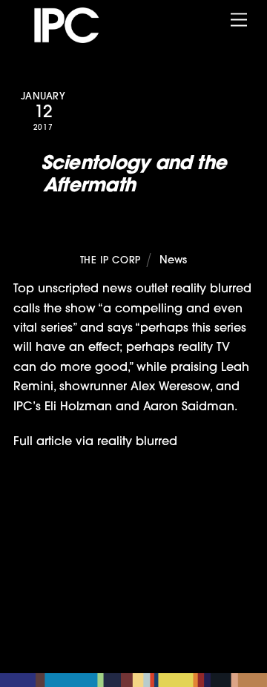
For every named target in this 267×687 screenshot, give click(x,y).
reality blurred (137, 442)
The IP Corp (110, 261)
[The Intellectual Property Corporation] (80, 38)
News (173, 260)
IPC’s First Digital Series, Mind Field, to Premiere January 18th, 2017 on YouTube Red (144, 527)
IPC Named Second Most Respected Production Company (123, 576)
